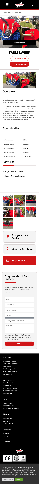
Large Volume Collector (14, 171)
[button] (32, 5)
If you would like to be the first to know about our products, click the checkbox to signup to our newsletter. (18, 337)
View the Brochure (22, 249)
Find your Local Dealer (20, 237)
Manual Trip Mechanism (14, 176)
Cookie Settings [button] (8, 479)
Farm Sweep (7, 13)
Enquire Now (19, 260)
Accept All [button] (19, 479)
